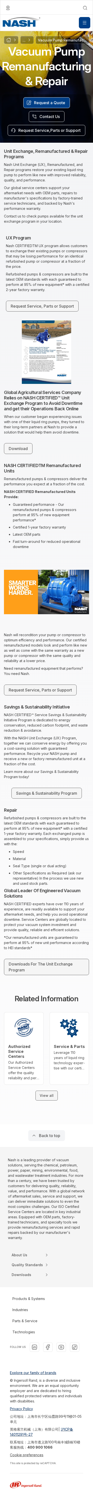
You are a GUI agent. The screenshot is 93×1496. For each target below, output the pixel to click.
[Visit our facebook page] (48, 1347)
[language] (8, 8)
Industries (20, 1310)
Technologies (23, 1332)
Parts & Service (24, 1321)
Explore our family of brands (33, 1373)
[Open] (84, 22)
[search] (85, 8)
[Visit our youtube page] (61, 1347)
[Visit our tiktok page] (74, 1347)
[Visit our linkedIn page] (34, 1347)
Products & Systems (28, 1299)
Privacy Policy (21, 1409)
